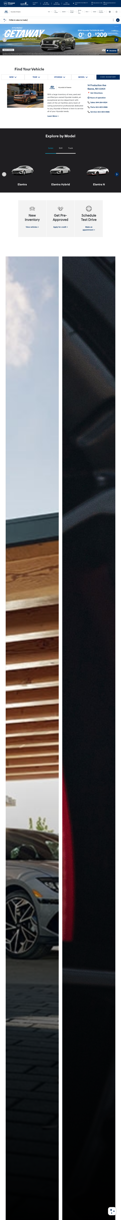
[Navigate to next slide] (119, 39)
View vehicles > (32, 227)
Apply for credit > (60, 227)
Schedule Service (99, 120)
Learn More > (53, 116)
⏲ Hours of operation (97, 98)
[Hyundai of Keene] (13, 11)
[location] (73, 3)
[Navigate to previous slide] (2, 39)
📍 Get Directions (95, 93)
